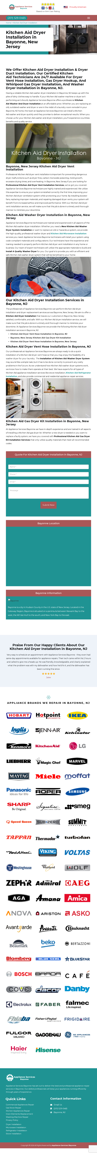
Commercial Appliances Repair (20, 1105)
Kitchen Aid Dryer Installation (25, 23)
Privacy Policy (12, 1120)
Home (8, 23)
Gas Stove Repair (13, 1108)
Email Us (58, 1105)
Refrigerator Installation (16, 1130)
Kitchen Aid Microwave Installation (68, 233)
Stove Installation (13, 1133)
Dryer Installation (13, 1124)
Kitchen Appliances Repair (18, 1111)
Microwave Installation (16, 1127)
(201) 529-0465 (60, 1108)
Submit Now (48, 505)
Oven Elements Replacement (19, 1114)
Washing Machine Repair (17, 1117)
